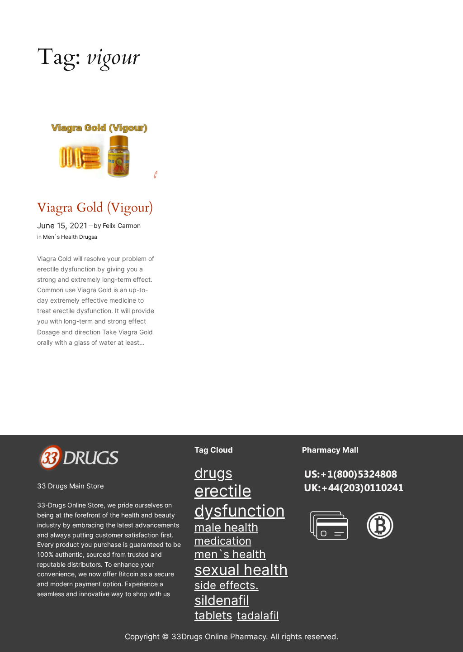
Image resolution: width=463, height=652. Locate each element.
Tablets (213, 615)
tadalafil (258, 615)
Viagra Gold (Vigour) (95, 207)
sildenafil (221, 600)
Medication (222, 541)
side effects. (226, 585)
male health (226, 527)
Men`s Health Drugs (68, 236)
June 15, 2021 (62, 225)
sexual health (241, 570)
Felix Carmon (122, 225)
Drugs (213, 472)
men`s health (230, 554)
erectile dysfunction (239, 500)
